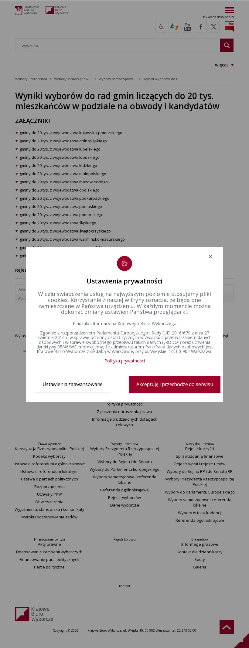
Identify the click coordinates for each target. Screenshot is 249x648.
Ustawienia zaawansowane (73, 384)
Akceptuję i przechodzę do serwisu (174, 384)
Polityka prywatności (124, 361)
